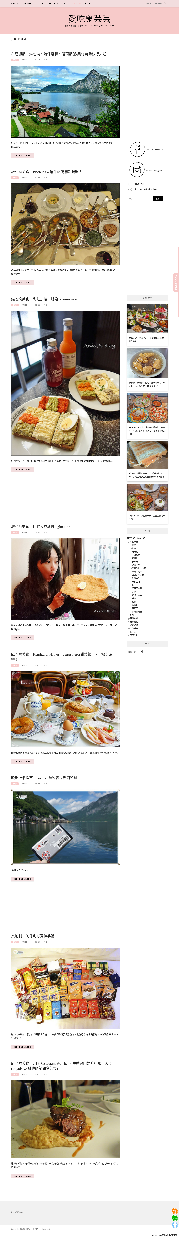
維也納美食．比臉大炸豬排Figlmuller (40, 527)
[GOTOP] (175, 1225)
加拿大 (135, 548)
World (76, 3)
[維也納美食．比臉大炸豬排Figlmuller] (65, 578)
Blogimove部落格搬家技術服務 (165, 1235)
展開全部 (131, 538)
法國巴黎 (136, 565)
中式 (132, 615)
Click (176, 282)
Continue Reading (22, 155)
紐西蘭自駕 (137, 588)
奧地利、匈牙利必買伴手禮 (33, 936)
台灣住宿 (134, 621)
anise (24, 60)
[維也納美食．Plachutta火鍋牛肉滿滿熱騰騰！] (65, 224)
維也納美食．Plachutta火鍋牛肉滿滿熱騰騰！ (46, 172)
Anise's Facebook (154, 149)
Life (87, 3)
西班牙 (135, 608)
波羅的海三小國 (139, 568)
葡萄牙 (135, 605)
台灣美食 (134, 628)
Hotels (53, 3)
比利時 (135, 561)
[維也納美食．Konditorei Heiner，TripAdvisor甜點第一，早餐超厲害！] (65, 709)
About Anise (138, 183)
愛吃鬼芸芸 (89, 19)
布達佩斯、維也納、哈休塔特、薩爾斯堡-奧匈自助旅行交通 (58, 54)
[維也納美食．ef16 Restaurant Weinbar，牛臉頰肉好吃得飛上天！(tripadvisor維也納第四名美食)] (65, 1119)
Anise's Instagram (154, 170)
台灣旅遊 (134, 625)
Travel (39, 3)
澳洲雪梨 (136, 578)
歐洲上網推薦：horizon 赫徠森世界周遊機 (44, 778)
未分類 (133, 631)
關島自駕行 (137, 611)
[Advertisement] (65, 503)
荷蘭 (134, 601)
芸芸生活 (134, 635)
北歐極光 (136, 555)
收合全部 (141, 538)
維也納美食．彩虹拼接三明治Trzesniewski (44, 299)
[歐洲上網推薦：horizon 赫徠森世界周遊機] (65, 827)
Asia (65, 3)
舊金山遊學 (137, 595)
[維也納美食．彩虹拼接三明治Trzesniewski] (65, 382)
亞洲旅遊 (134, 618)
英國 (134, 598)
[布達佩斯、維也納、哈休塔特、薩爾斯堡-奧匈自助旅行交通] (65, 101)
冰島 (134, 545)
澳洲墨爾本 (137, 571)
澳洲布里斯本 (138, 575)
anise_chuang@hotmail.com (145, 189)
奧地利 (15, 60)
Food (27, 3)
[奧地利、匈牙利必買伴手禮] (65, 988)
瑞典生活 (136, 581)
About (15, 3)
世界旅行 (134, 541)
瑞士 (134, 585)
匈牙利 (135, 551)
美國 (134, 591)
